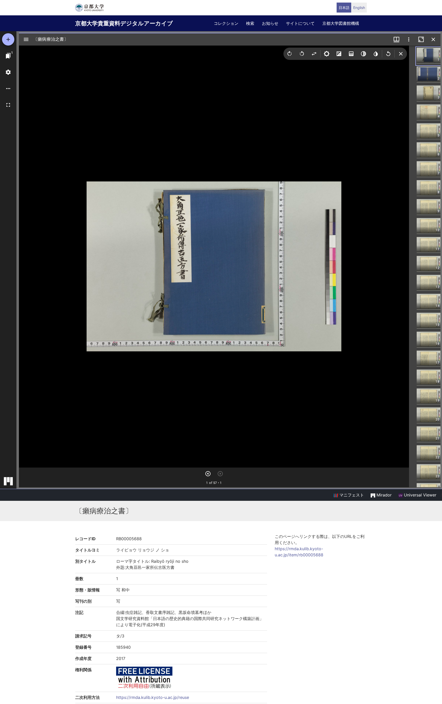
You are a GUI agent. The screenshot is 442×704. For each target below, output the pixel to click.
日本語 (344, 7)
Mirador (383, 494)
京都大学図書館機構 (340, 23)
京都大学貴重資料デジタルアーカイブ (124, 23)
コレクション (226, 23)
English (359, 7)
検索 (250, 23)
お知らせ (270, 23)
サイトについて (300, 23)
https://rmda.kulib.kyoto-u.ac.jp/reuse (152, 697)
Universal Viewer (419, 494)
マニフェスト (351, 494)
